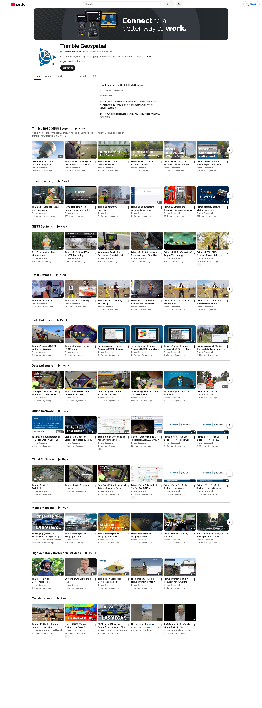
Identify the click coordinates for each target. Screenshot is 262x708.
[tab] (37, 76)
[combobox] (124, 4)
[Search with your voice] (179, 4)
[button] (105, 116)
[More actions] (62, 162)
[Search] (169, 4)
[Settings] (239, 4)
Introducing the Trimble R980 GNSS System (121, 85)
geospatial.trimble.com (73, 61)
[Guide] (5, 4)
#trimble (104, 95)
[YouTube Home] (17, 4)
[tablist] (131, 76)
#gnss (112, 95)
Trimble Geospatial (39, 168)
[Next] (230, 150)
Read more (105, 117)
